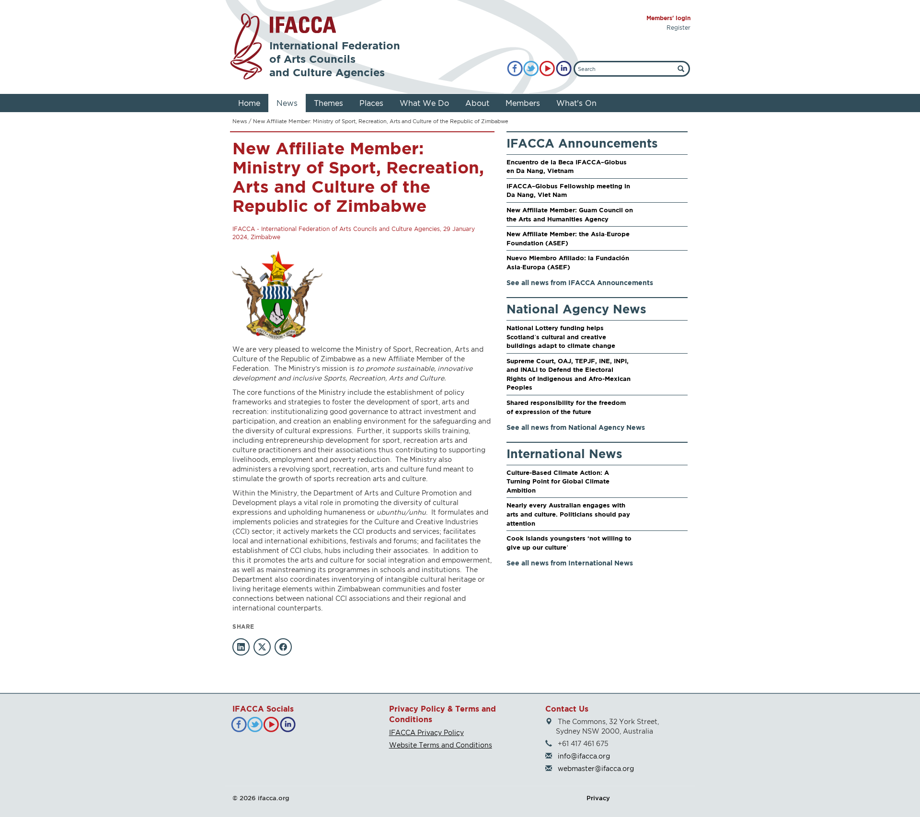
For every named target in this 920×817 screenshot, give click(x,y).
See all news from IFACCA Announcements (579, 282)
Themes (328, 103)
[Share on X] (262, 647)
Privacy (598, 797)
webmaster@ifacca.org (596, 768)
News (287, 103)
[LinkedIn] (564, 69)
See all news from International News (569, 562)
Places (371, 103)
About (477, 103)
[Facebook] (515, 69)
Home (249, 103)
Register (678, 27)
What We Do (424, 103)
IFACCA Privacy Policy (426, 732)
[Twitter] (531, 69)
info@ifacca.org (584, 755)
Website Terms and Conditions (440, 744)
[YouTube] (547, 69)
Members (523, 103)
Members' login (668, 18)
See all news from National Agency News (575, 427)
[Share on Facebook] (283, 647)
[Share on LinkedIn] (241, 647)
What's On (576, 103)
